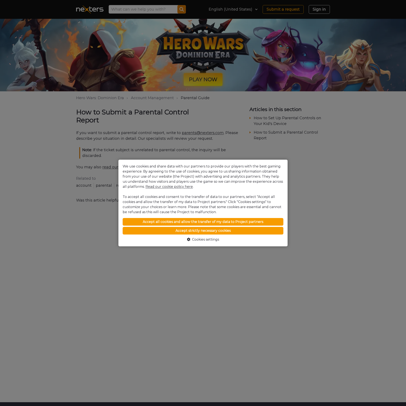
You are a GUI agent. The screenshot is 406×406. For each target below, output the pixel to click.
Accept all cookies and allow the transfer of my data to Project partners (203, 222)
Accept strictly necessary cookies (203, 231)
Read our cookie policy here (169, 187)
